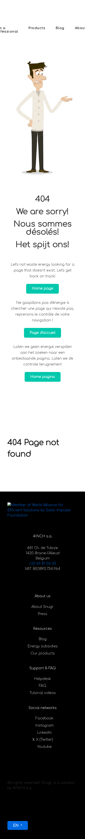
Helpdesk (42, 679)
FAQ (42, 686)
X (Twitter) (44, 740)
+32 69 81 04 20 (42, 564)
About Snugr (42, 607)
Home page (42, 288)
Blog (43, 639)
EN (16, 825)
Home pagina (42, 377)
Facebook (44, 718)
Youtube (44, 747)
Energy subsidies (42, 646)
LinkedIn (44, 733)
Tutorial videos (42, 693)
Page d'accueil (42, 333)
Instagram (44, 725)
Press (42, 614)
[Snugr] (21, 7)
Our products (43, 653)
